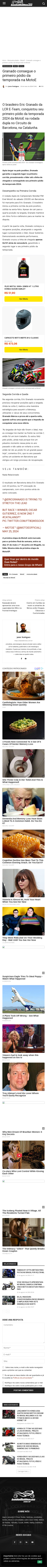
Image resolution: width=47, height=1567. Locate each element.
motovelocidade (32, 574)
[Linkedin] (34, 92)
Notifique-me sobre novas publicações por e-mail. (24, 1386)
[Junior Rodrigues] (4, 86)
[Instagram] (20, 1542)
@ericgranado (14, 499)
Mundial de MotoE (9, 578)
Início (4, 60)
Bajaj (4, 1304)
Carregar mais (23, 1471)
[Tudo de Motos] (23, 3)
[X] (18, 92)
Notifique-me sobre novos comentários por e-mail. (24, 1383)
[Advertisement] (23, 31)
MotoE (22, 60)
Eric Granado (13, 574)
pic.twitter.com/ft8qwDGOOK (23, 520)
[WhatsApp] (29, 92)
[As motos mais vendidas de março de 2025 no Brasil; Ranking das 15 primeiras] (8, 1447)
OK (40, 1562)
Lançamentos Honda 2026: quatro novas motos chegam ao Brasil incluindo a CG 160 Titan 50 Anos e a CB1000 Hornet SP (30, 1415)
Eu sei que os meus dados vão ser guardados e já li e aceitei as (23, 1376)
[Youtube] (32, 1542)
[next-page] (7, 1311)
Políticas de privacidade (22, 1378)
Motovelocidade (13, 60)
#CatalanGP (10, 517)
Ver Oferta (23, 299)
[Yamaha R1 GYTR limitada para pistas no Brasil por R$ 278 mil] (8, 1273)
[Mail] (26, 658)
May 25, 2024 (10, 531)
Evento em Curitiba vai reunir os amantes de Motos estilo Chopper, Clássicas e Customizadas (36, 608)
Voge (4, 1289)
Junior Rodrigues (13, 86)
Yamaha (5, 1277)
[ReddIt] (40, 92)
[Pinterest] (23, 92)
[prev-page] (3, 1311)
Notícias (21, 66)
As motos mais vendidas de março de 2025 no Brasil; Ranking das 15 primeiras (29, 1446)
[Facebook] (12, 92)
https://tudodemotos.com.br (23, 641)
